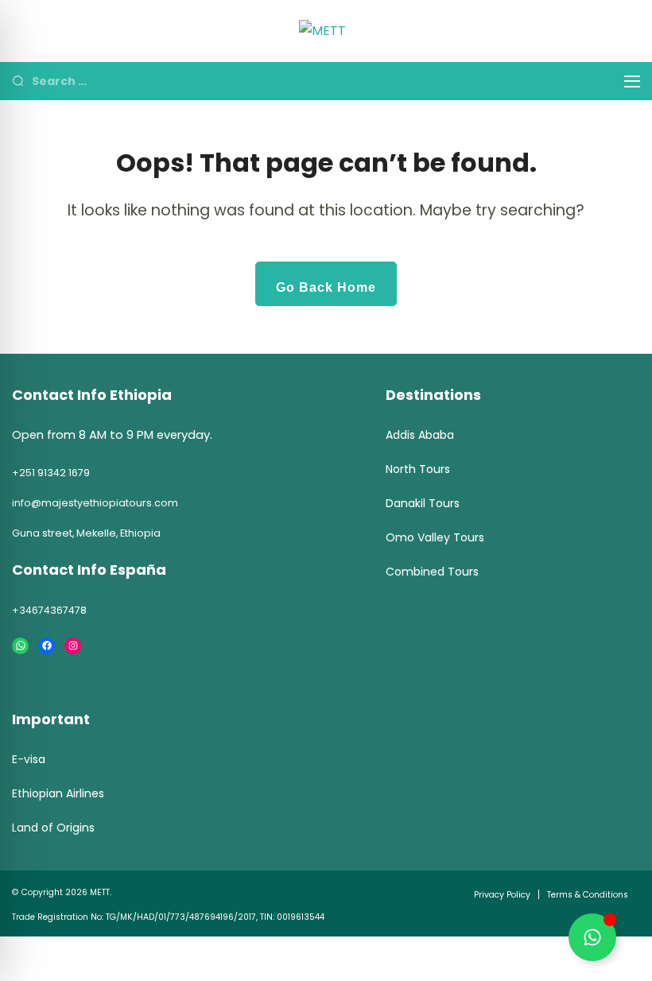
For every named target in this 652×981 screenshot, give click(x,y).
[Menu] (632, 81)
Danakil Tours (423, 503)
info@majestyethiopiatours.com (95, 503)
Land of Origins (53, 828)
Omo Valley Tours (435, 537)
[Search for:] (316, 81)
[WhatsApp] (20, 646)
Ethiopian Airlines (58, 793)
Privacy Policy (502, 895)
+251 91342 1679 (51, 472)
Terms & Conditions (587, 895)
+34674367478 (49, 610)
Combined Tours (432, 572)
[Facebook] (46, 646)
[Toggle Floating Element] (592, 937)
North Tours (418, 469)
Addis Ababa (420, 435)
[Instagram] (72, 646)
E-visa (28, 759)
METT (100, 892)
